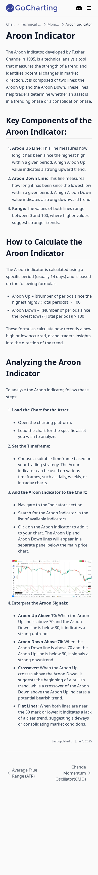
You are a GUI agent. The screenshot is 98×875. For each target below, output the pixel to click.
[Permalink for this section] (71, 132)
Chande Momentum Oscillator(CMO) (71, 773)
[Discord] (79, 8)
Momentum (53, 24)
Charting (11, 24)
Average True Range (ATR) (24, 773)
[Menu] (89, 8)
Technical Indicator (31, 24)
